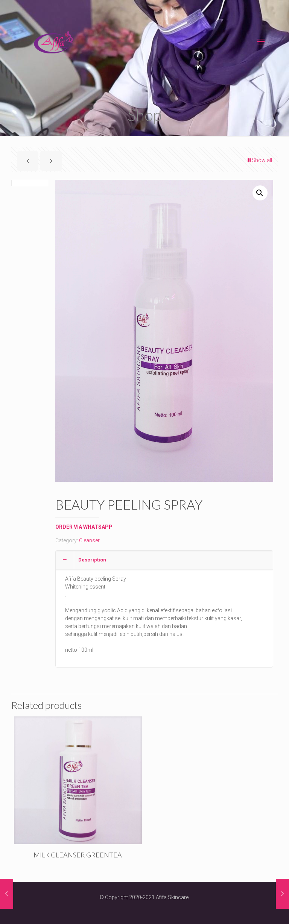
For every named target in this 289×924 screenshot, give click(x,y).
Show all (262, 160)
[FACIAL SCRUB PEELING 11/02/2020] (282, 894)
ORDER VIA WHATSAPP (84, 527)
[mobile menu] (261, 41)
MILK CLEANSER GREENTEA (77, 855)
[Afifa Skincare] (53, 42)
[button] (260, 192)
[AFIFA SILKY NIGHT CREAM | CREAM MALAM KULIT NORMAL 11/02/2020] (6, 894)
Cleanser (89, 540)
